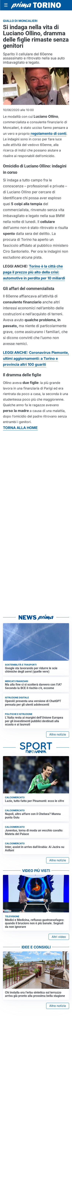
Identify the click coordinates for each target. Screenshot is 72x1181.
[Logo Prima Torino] (36, 5)
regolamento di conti (48, 133)
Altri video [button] (59, 937)
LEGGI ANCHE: (36, 358)
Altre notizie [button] (57, 734)
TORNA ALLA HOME (20, 427)
